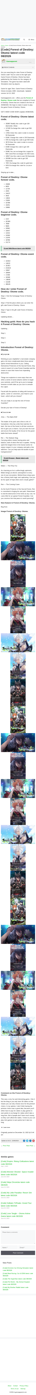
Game (6, 45)
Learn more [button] (6, 1127)
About (9, 1386)
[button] (18, 527)
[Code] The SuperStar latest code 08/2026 (17, 1279)
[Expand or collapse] (33, 67)
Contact (15, 1386)
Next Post (29, 1146)
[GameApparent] (10, 39)
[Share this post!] (24, 1141)
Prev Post (6, 1146)
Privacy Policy (24, 1386)
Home (2, 45)
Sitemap (22, 1388)
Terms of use (15, 1388)
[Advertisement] (18, 18)
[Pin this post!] (33, 1141)
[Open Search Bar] (24, 39)
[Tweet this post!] (27, 1141)
